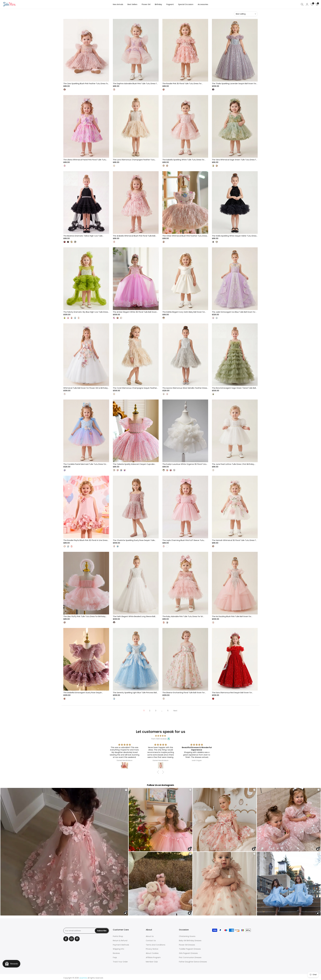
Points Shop (118, 936)
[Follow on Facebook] (65, 938)
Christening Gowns (187, 936)
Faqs (115, 957)
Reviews (116, 953)
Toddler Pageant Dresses (190, 949)
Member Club (152, 961)
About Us (150, 936)
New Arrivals (118, 4)
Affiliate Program (153, 957)
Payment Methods (121, 945)
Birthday (158, 4)
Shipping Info (118, 949)
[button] (158, 772)
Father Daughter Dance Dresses (193, 961)
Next (175, 710)
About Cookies (152, 953)
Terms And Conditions (155, 945)
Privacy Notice (152, 949)
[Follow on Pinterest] (77, 938)
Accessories (203, 4)
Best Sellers (132, 4)
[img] (160, 735)
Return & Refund (120, 940)
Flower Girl (146, 4)
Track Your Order (120, 961)
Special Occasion (185, 4)
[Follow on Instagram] (71, 938)
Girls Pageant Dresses (188, 953)
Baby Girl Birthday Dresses (190, 940)
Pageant (170, 4)
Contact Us (151, 940)
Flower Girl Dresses (187, 945)
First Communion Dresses (190, 957)
